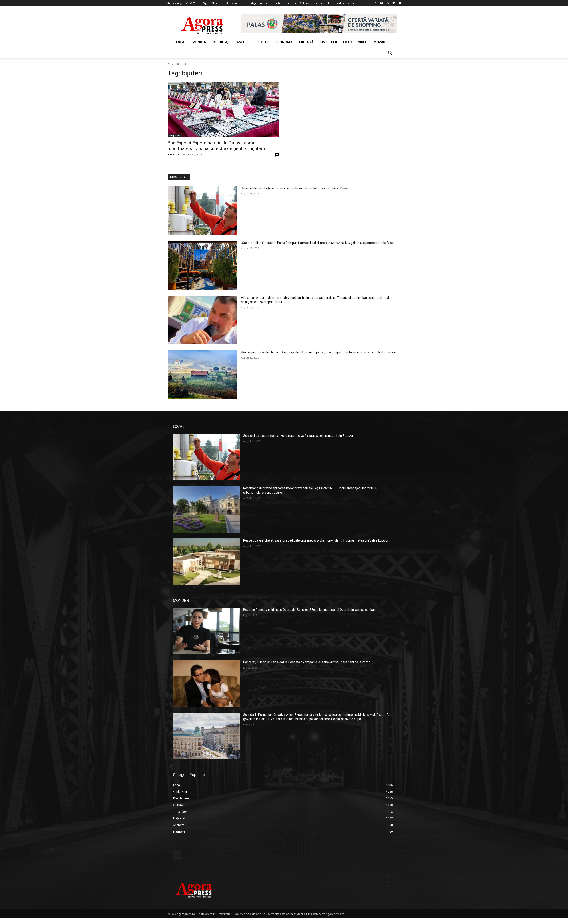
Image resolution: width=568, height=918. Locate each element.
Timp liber (174, 135)
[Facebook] (375, 3)
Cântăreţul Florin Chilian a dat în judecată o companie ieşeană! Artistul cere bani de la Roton (306, 662)
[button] (390, 52)
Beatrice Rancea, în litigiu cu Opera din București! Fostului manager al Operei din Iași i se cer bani (309, 609)
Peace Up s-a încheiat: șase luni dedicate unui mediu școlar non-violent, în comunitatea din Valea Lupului (315, 540)
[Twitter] (387, 3)
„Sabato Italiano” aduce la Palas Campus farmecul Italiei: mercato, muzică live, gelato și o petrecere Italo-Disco (317, 243)
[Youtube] (399, 3)
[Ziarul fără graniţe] (202, 23)
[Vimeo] (393, 3)
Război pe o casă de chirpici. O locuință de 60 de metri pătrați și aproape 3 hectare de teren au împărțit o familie (318, 352)
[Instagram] (381, 3)
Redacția (173, 154)
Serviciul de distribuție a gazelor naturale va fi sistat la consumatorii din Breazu (296, 188)
